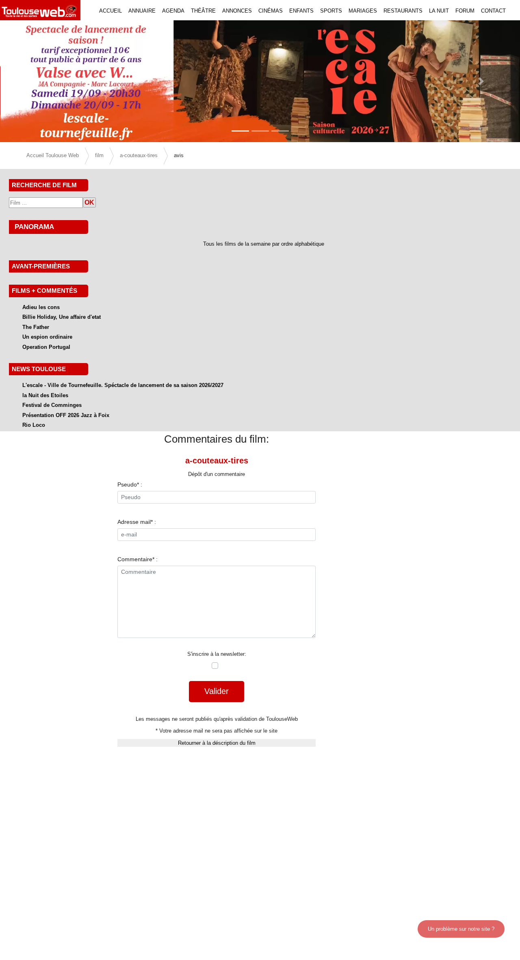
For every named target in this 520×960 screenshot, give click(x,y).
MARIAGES (363, 11)
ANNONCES (237, 11)
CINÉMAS (270, 11)
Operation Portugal (46, 347)
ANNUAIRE (142, 11)
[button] (39, 81)
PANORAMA (34, 227)
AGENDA (173, 11)
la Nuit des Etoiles (45, 395)
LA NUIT (439, 11)
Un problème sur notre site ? (461, 929)
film (99, 155)
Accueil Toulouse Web (52, 155)
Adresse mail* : (136, 522)
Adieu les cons (41, 307)
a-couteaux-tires (139, 155)
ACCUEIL (110, 11)
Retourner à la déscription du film (217, 743)
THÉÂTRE (203, 11)
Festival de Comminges (52, 405)
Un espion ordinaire (47, 337)
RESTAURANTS (403, 11)
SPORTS (331, 11)
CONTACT (493, 11)
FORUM (464, 11)
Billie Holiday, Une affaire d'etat (61, 317)
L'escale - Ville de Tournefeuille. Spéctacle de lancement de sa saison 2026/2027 (122, 385)
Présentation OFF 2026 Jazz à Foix (65, 415)
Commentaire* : (137, 559)
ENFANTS (301, 11)
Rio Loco (33, 425)
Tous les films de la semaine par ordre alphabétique (263, 244)
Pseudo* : (129, 484)
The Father (35, 327)
